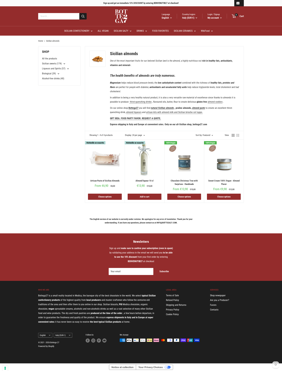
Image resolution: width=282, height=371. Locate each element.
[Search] (83, 16)
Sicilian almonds (52, 41)
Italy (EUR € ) (60, 335)
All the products (49, 58)
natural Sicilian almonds (162, 108)
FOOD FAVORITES (160, 30)
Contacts (214, 309)
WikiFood (205, 30)
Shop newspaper (218, 295)
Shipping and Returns (176, 305)
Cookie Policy (172, 314)
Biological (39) (49, 73)
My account (213, 17)
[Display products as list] (238, 135)
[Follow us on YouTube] (104, 340)
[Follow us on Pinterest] (99, 340)
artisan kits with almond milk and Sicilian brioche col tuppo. (174, 112)
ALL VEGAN (103, 30)
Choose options (105, 196)
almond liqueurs (133, 112)
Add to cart (144, 196)
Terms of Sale (172, 295)
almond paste (198, 108)
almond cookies (215, 101)
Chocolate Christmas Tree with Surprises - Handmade (184, 182)
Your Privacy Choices (150, 367)
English (43, 335)
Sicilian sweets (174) (52, 63)
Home (40, 41)
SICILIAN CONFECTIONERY (76, 30)
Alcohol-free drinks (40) (53, 78)
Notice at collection (122, 367)
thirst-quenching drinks (141, 101)
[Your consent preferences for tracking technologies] (5, 368)
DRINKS (140, 30)
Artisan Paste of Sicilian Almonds (105, 180)
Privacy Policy (172, 309)
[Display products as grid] (233, 135)
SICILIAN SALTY (121, 30)
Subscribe (164, 271)
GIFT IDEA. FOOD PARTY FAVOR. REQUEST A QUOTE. (135, 118)
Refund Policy (172, 300)
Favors (213, 305)
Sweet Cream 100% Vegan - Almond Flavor (224, 182)
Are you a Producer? (219, 300)
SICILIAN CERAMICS (183, 30)
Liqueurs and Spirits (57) (54, 68)
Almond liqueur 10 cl (144, 180)
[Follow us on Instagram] (93, 340)
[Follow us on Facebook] (88, 340)
